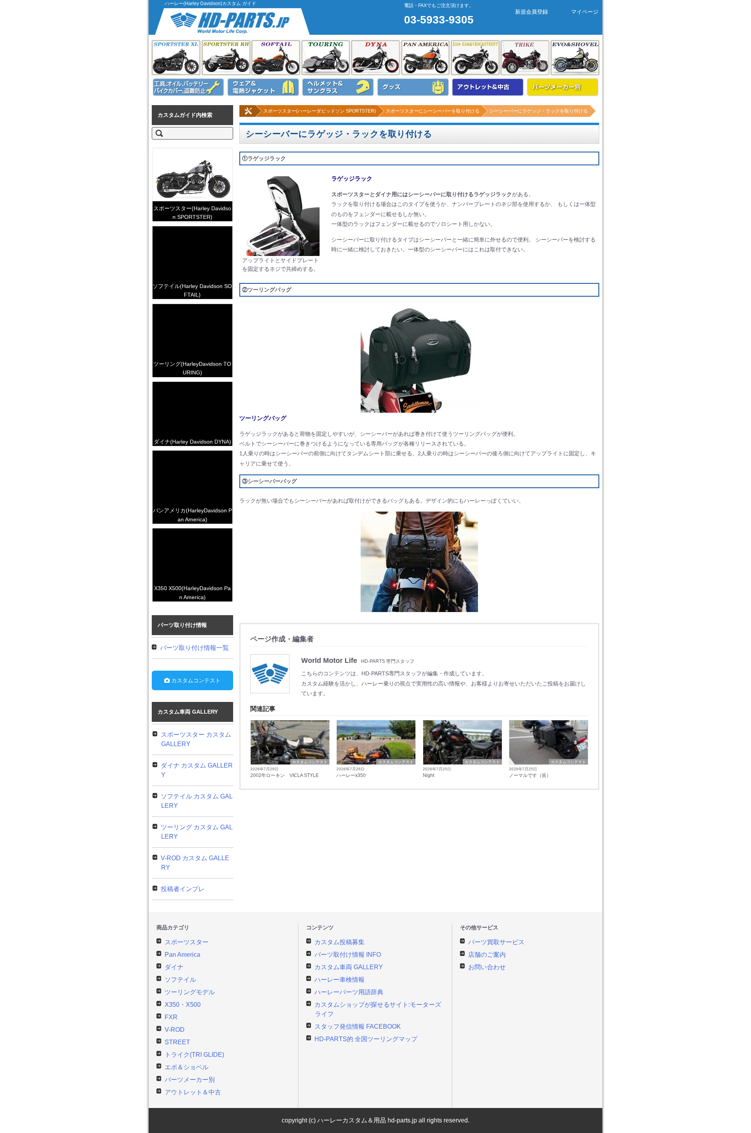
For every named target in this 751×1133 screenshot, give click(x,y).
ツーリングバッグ (262, 418)
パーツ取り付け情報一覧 (194, 647)
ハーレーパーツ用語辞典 (348, 992)
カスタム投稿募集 (339, 942)
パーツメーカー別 (563, 87)
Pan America (425, 58)
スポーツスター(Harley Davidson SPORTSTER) (192, 212)
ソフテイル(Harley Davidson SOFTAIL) (192, 290)
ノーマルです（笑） (530, 775)
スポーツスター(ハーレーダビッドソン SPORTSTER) (319, 111)
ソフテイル (276, 58)
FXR (171, 1017)
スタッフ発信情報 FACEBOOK (357, 1026)
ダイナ (375, 58)
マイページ (584, 12)
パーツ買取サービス (496, 942)
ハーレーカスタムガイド (233, 21)
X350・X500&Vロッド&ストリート (475, 58)
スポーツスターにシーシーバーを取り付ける (433, 111)
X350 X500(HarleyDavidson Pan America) (192, 592)
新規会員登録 (531, 12)
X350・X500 (183, 1004)
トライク (525, 58)
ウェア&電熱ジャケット (263, 87)
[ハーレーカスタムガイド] (248, 115)
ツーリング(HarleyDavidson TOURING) (192, 368)
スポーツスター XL (176, 58)
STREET (177, 1042)
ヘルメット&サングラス (338, 87)
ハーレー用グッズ (413, 87)
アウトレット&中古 (488, 87)
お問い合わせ (487, 967)
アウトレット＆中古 (193, 1092)
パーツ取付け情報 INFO (347, 954)
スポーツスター (186, 942)
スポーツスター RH (226, 58)
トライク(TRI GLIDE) (194, 1054)
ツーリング (326, 58)
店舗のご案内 (487, 954)
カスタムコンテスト (309, 762)
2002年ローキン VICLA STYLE (284, 775)
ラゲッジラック (351, 178)
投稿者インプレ (183, 889)
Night (428, 775)
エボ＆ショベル (575, 58)
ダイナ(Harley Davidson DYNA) (192, 442)
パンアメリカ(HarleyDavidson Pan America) (192, 514)
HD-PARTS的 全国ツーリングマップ (365, 1039)
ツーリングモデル (190, 992)
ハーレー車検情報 (339, 979)
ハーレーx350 (351, 775)
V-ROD (175, 1029)
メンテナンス (188, 87)
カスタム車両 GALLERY (348, 967)
